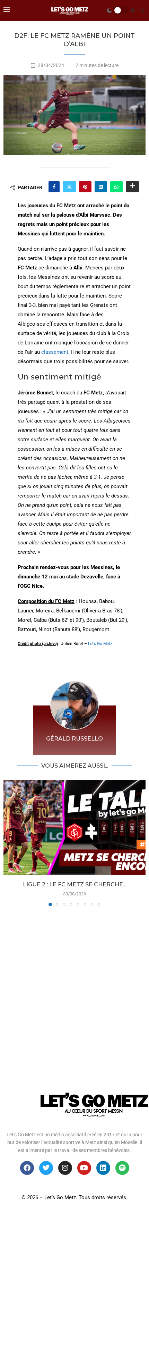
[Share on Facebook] (54, 186)
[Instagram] (65, 1168)
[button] (9, 843)
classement (54, 352)
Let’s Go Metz (100, 643)
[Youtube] (84, 1168)
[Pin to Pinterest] (85, 186)
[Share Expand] (132, 186)
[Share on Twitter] (69, 186)
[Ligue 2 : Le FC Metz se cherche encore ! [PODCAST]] (74, 827)
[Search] (142, 10)
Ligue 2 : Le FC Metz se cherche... (74, 884)
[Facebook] (27, 1168)
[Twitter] (46, 1168)
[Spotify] (122, 1168)
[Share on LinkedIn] (101, 186)
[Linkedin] (103, 1168)
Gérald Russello (74, 738)
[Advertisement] (74, 987)
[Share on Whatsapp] (116, 186)
